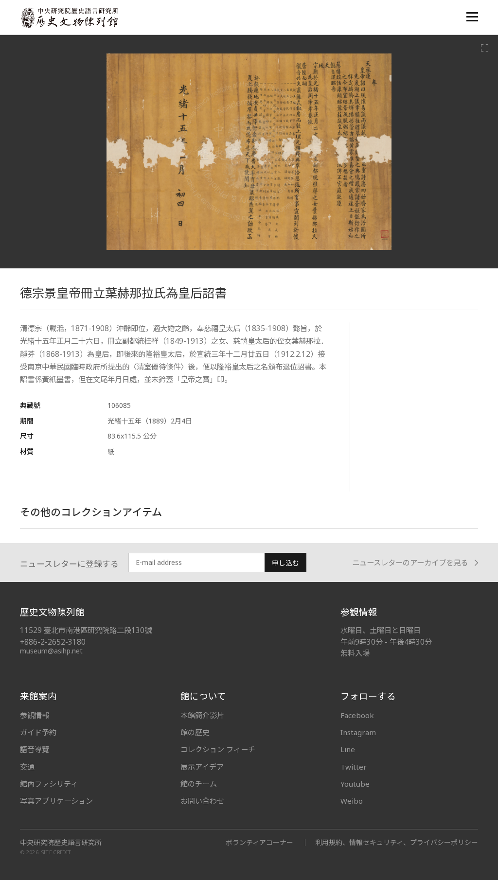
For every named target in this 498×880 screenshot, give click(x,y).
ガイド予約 (38, 732)
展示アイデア (202, 767)
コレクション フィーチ (217, 749)
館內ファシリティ (49, 784)
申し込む (285, 562)
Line (347, 749)
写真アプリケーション (56, 801)
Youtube (355, 784)
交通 (27, 767)
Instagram (358, 732)
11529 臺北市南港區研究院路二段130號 (86, 630)
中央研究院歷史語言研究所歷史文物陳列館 (69, 17)
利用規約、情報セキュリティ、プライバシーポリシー (396, 842)
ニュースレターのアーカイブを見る (410, 562)
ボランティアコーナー (259, 842)
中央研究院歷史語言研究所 (61, 842)
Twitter (353, 767)
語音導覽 (34, 749)
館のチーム (198, 784)
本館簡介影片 (202, 715)
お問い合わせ (202, 801)
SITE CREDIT (56, 852)
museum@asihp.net (51, 650)
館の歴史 (195, 732)
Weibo (351, 801)
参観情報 (34, 715)
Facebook (357, 715)
